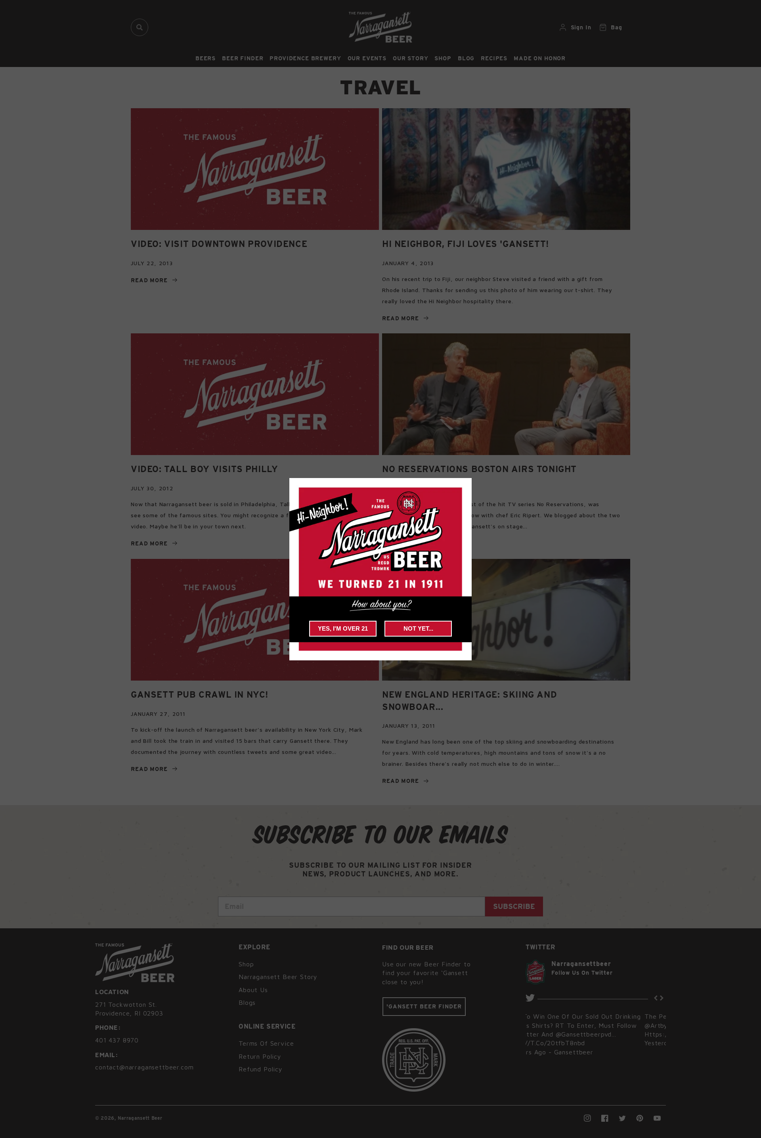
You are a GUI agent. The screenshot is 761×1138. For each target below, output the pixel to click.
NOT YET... (418, 628)
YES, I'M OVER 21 (343, 628)
